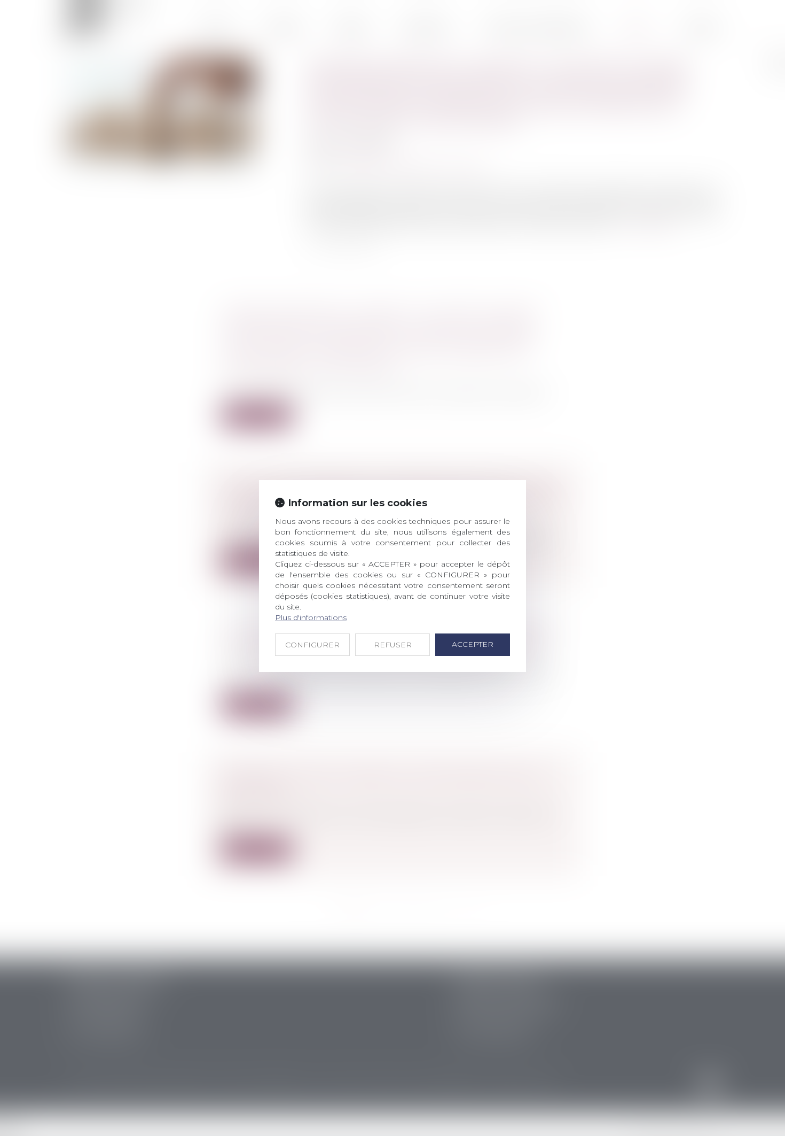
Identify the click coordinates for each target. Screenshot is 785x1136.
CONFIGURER (312, 645)
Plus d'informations (311, 617)
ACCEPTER (472, 644)
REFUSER (393, 645)
